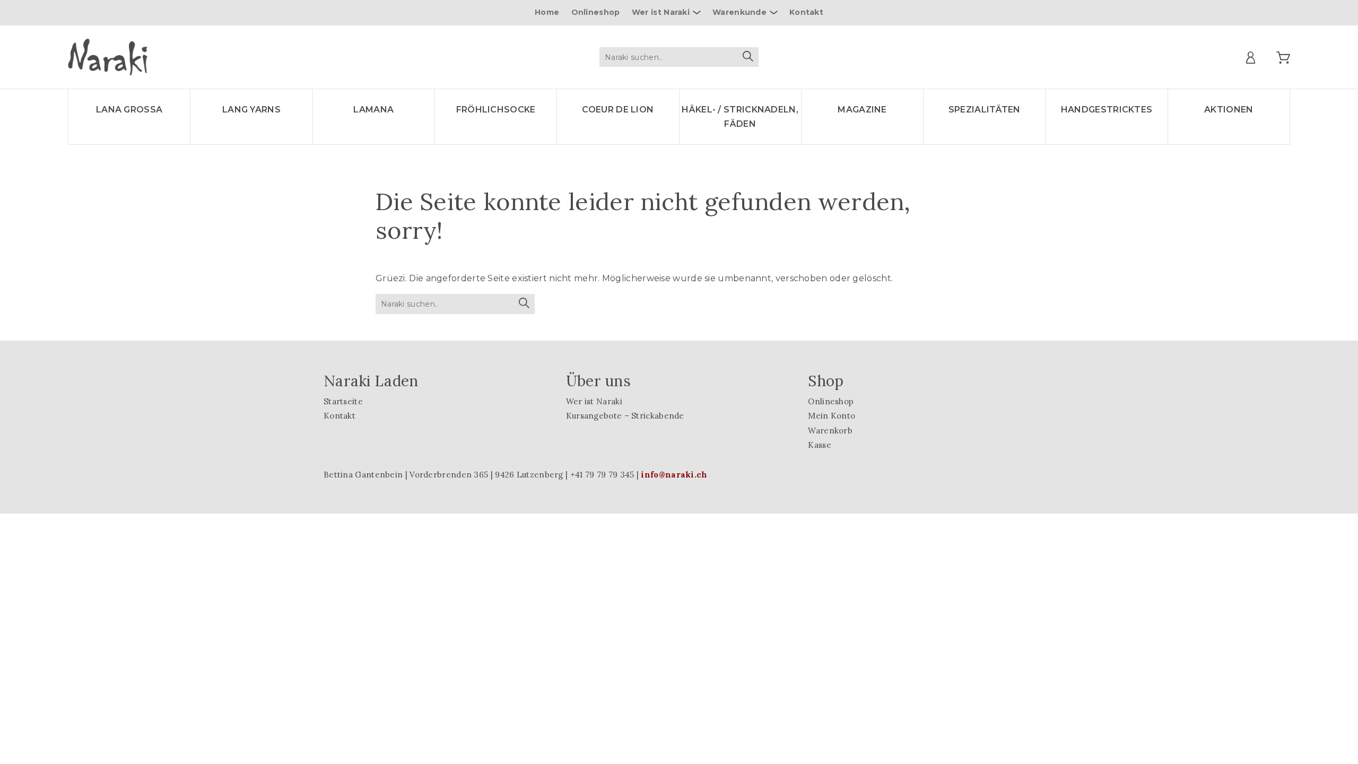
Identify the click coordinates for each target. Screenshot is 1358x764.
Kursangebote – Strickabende (625, 416)
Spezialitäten (984, 110)
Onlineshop (595, 12)
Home (547, 12)
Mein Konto (831, 416)
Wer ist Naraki (661, 12)
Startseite (343, 401)
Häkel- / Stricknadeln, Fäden (740, 117)
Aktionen (1228, 110)
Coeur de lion (618, 110)
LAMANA (373, 110)
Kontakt (806, 12)
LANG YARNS (251, 110)
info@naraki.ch (674, 475)
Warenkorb (830, 431)
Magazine (862, 110)
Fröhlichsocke (496, 110)
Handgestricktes (1107, 110)
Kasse (819, 445)
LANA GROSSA (129, 110)
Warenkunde (739, 12)
